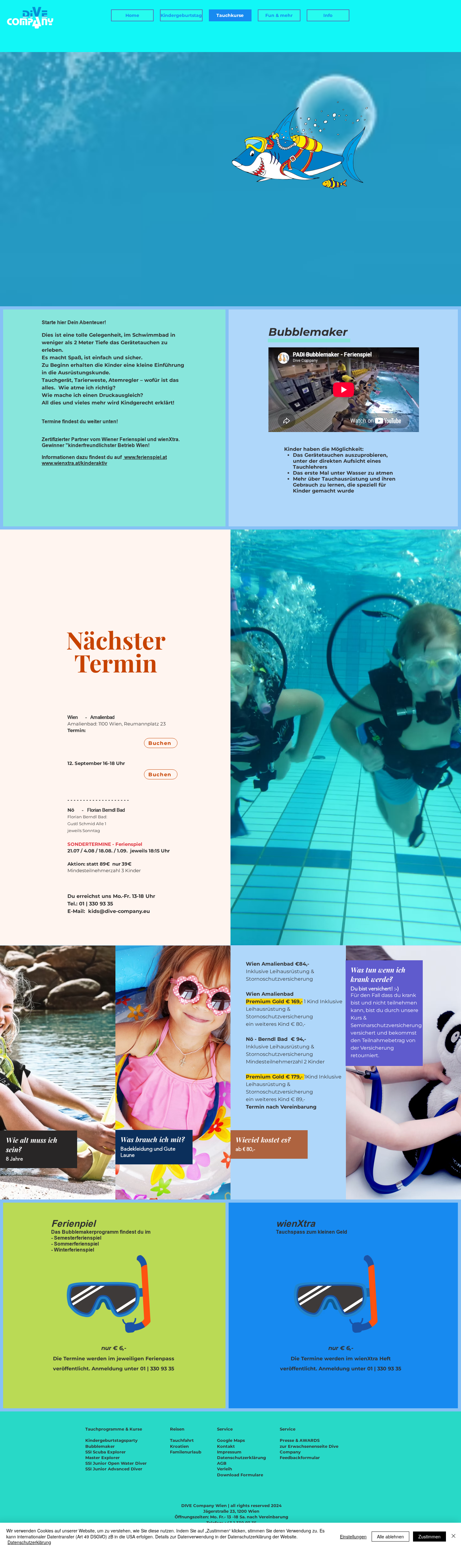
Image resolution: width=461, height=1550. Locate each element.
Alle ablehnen (390, 1536)
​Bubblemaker (100, 1446)
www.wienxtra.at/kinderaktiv (74, 463)
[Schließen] (453, 1536)
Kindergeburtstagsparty (111, 1440)
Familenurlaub (185, 1451)
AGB (221, 1463)
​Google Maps (231, 1440)
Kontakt (226, 1446)
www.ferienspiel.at (145, 457)
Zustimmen (429, 1536)
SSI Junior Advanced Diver (113, 1468)
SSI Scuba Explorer (105, 1451)
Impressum (229, 1451)
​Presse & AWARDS (300, 1440)
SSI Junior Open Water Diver (116, 1463)
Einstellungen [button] (353, 1536)
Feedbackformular (300, 1457)
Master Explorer (102, 1457)
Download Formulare (240, 1474)
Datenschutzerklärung (241, 1457)
